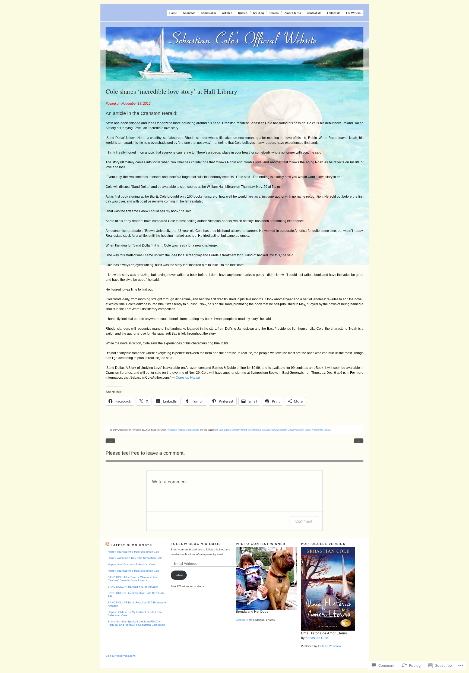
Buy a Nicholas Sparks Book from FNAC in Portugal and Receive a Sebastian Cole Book (136, 623)
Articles (227, 12)
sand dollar (272, 429)
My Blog (258, 12)
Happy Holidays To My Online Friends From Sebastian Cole (134, 613)
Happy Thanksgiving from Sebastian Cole (134, 551)
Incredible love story (257, 429)
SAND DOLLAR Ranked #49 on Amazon (133, 586)
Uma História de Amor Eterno (324, 633)
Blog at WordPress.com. (121, 655)
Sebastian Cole (285, 429)
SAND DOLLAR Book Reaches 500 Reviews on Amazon (137, 604)
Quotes (243, 12)
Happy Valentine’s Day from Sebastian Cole (135, 557)
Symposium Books (301, 429)
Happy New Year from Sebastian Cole (131, 564)
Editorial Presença (329, 645)
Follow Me (333, 12)
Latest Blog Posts (131, 545)
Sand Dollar (208, 12)
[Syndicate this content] (107, 545)
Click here (242, 619)
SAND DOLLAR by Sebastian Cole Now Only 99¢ (136, 594)
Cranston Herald (239, 429)
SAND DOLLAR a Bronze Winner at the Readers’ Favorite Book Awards (132, 579)
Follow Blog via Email (196, 544)
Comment (303, 521)
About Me (189, 12)
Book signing (224, 429)
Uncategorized (192, 429)
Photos (274, 12)
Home (173, 12)
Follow (179, 575)
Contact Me (314, 12)
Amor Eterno (292, 12)
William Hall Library (321, 429)
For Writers (353, 12)
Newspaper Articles (176, 429)
